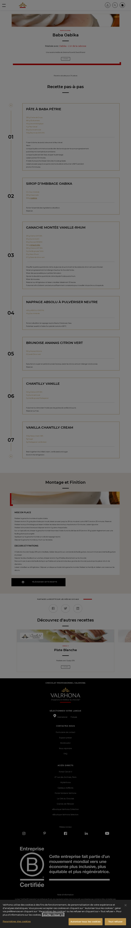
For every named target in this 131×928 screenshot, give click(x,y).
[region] (65, 914)
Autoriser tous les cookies (85, 921)
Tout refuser (115, 921)
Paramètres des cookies (17, 921)
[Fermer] (125, 905)
